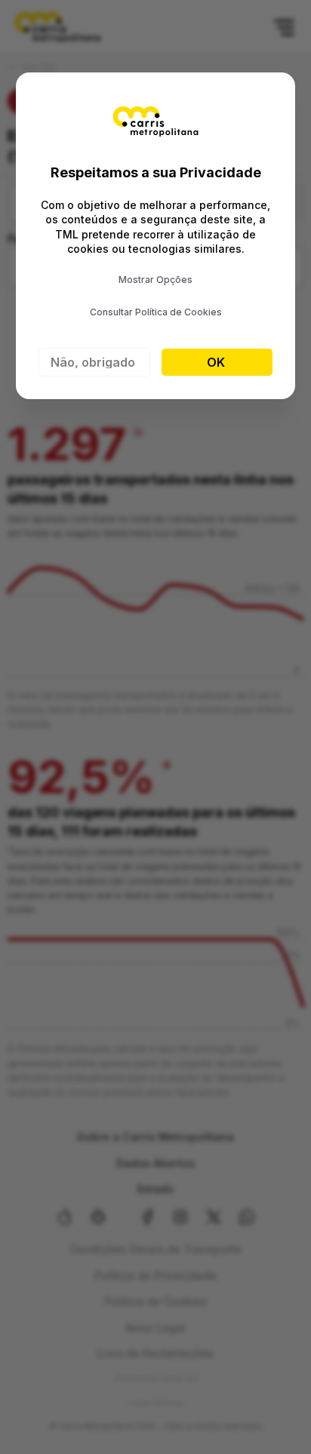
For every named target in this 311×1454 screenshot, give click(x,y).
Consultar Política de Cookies (156, 312)
